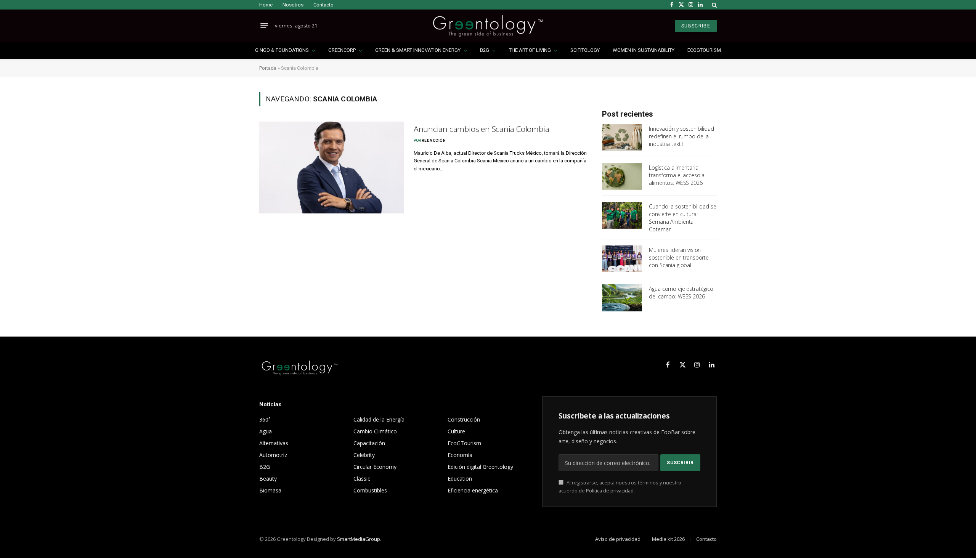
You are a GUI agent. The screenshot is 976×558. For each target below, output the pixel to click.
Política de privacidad (610, 490)
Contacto (323, 5)
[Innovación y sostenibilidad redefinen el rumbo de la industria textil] (622, 137)
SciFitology (585, 50)
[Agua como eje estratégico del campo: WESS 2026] (622, 297)
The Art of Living (530, 50)
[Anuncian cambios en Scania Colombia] (331, 167)
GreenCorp (342, 50)
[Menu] (264, 25)
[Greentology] (487, 26)
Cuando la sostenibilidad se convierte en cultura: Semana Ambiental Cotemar (682, 218)
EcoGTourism (704, 50)
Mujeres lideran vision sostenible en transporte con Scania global (679, 257)
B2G (484, 50)
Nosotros (293, 5)
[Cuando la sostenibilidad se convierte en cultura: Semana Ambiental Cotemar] (622, 215)
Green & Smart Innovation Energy (418, 50)
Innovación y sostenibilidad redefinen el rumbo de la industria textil (681, 136)
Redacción (434, 140)
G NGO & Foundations (282, 50)
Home (266, 5)
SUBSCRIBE (695, 26)
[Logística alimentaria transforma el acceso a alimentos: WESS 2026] (622, 176)
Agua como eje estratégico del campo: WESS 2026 (681, 292)
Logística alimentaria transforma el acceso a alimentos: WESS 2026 (677, 175)
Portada (267, 68)
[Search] (713, 5)
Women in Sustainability (643, 50)
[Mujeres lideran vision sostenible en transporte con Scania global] (622, 258)
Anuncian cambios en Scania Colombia (481, 128)
